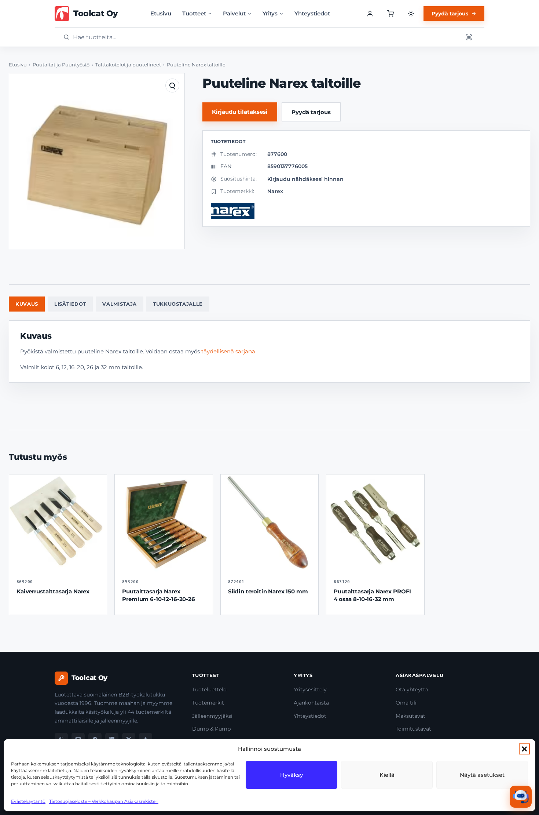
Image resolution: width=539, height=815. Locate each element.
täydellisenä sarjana (228, 351)
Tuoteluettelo (209, 689)
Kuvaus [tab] (26, 304)
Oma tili (406, 702)
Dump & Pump (211, 728)
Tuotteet (194, 13)
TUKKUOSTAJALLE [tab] (178, 304)
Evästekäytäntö (28, 801)
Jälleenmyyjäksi (212, 716)
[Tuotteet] (390, 14)
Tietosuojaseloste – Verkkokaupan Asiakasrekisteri (103, 801)
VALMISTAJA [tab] (119, 304)
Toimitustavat (413, 728)
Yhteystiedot (312, 13)
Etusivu (160, 13)
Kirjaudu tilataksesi (240, 111)
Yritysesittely (310, 689)
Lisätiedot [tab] (70, 304)
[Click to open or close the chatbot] (521, 797)
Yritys (270, 13)
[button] (524, 749)
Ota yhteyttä (412, 689)
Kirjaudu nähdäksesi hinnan (305, 179)
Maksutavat (410, 716)
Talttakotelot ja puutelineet (128, 65)
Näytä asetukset (482, 774)
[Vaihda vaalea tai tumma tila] (411, 14)
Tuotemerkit (208, 702)
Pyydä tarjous (450, 13)
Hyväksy (291, 774)
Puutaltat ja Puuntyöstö (61, 65)
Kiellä (387, 774)
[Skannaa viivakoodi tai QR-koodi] (469, 37)
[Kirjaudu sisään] (370, 14)
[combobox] (265, 37)
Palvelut (234, 13)
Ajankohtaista (311, 702)
